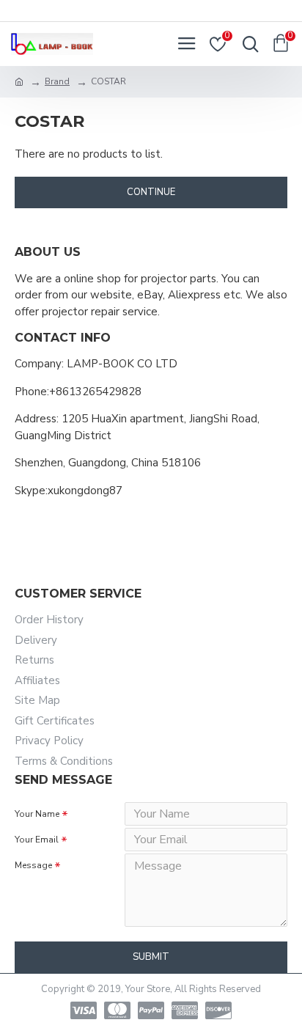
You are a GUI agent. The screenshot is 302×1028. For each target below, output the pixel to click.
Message (33, 865)
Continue (151, 192)
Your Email (37, 839)
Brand (57, 81)
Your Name (37, 814)
